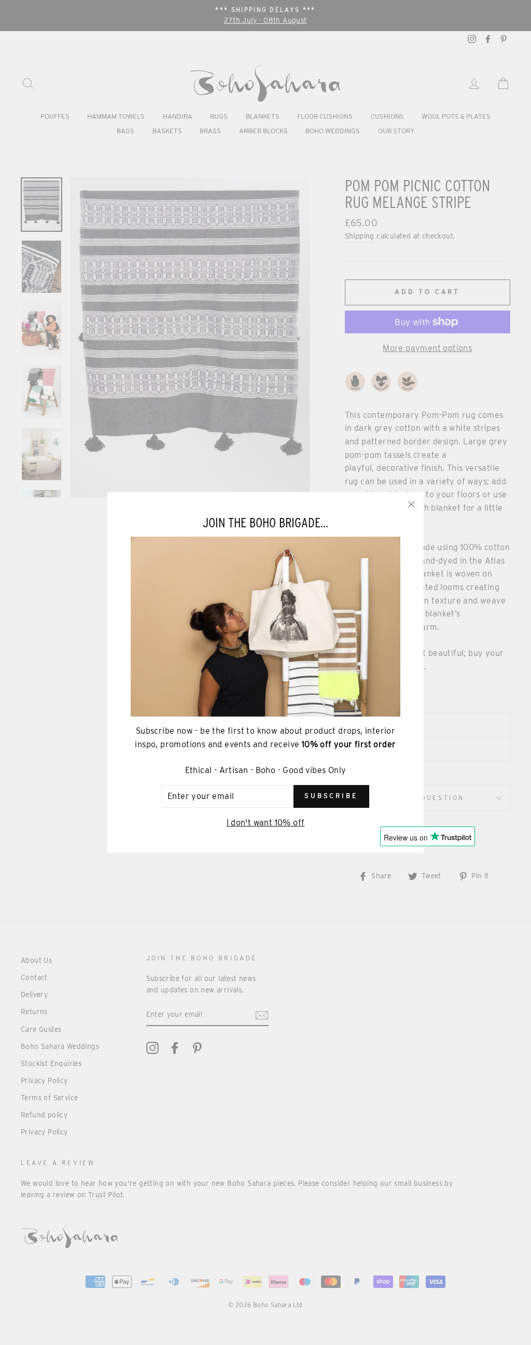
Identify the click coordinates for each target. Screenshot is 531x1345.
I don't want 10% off (266, 823)
